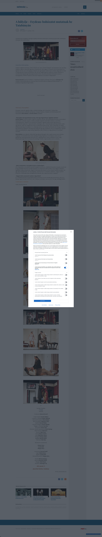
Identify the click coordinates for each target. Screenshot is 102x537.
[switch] (65, 255)
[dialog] (51, 268)
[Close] (71, 232)
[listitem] (51, 252)
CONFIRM (42, 300)
